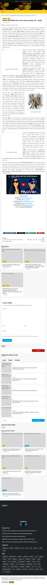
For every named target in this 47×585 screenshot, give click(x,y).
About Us (17, 1)
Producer (28, 566)
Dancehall (15, 559)
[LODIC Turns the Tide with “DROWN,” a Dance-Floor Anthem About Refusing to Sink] (6, 407)
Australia (31, 556)
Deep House (28, 559)
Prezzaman (22, 566)
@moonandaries (30, 205)
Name (4, 325)
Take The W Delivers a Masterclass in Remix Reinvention (24, 390)
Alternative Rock (12, 556)
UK (3, 571)
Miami (39, 564)
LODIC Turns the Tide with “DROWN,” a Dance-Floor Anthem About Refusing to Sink (19, 541)
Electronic (13, 561)
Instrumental (5, 564)
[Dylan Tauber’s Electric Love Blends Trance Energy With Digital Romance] (6, 375)
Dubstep (4, 561)
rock (39, 566)
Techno (36, 569)
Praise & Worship (14, 566)
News (27, 548)
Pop (8, 566)
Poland (4, 566)
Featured (14, 377)
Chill (36, 556)
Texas (41, 569)
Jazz (17, 564)
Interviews (17, 548)
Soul (14, 569)
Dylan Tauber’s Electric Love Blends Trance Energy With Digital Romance (17, 533)
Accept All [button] (11, 582)
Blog (30, 1)
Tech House (31, 569)
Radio (4, 285)
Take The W (25, 569)
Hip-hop (33, 561)
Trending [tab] (17, 360)
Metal (35, 564)
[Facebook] (21, 524)
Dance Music (21, 559)
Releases (4, 18)
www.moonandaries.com (26, 198)
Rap (36, 566)
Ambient (19, 556)
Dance (9, 559)
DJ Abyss (33, 559)
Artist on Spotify (26, 199)
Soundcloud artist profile (28, 201)
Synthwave (18, 569)
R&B (32, 566)
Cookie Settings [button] (5, 582)
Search (3, 345)
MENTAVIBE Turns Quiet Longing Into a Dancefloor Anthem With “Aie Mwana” (18, 539)
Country (4, 559)
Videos (4, 550)
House (38, 561)
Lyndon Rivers (29, 564)
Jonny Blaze (22, 564)
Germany (28, 561)
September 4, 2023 (6, 22)
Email (25, 325)
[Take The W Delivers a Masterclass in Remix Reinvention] (12, 256)
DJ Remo (38, 559)
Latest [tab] (4, 360)
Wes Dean (7, 571)
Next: (36, 240)
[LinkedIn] (26, 524)
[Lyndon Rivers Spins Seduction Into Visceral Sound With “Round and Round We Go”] (6, 364)
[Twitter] (23, 524)
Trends (9, 18)
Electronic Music (21, 561)
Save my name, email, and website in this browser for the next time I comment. (21, 336)
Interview (12, 564)
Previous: (12, 240)
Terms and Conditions (24, 1)
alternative (5, 556)
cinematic (41, 556)
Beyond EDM (5, 548)
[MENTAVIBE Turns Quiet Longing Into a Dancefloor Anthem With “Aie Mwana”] (6, 397)
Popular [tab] (10, 360)
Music (22, 548)
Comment (4, 308)
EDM (9, 561)
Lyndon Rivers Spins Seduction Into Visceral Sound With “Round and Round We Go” (19, 530)
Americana (25, 556)
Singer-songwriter (7, 569)
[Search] (45, 12)
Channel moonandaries (26, 203)
